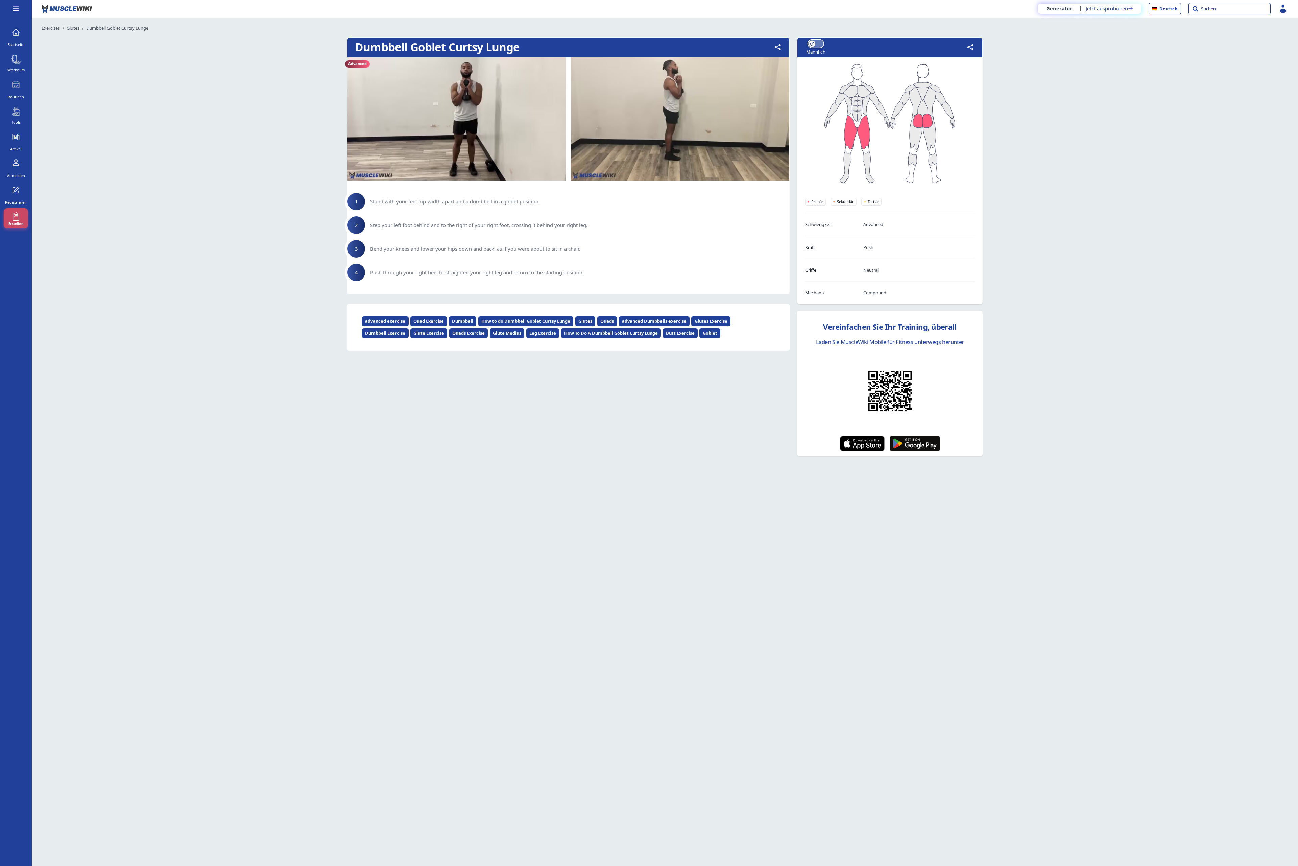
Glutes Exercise (711, 321)
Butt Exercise (680, 333)
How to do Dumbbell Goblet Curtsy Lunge (525, 321)
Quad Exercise (428, 321)
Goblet (710, 333)
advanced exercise (385, 321)
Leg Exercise (542, 333)
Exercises (51, 28)
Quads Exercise (468, 333)
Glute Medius (507, 333)
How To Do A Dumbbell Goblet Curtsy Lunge (611, 333)
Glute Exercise (428, 333)
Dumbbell (462, 321)
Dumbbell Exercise (385, 333)
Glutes (73, 28)
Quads (607, 321)
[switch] (815, 44)
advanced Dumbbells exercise (654, 321)
